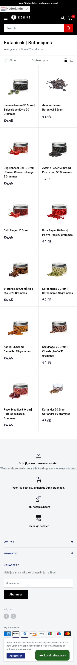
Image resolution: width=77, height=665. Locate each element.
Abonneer (15, 594)
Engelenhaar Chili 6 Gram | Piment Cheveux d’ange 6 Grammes (19, 172)
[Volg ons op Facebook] (6, 616)
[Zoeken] (68, 28)
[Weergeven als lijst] (71, 60)
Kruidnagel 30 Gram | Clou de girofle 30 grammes (54, 351)
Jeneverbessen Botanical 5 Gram (52, 107)
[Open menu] (5, 18)
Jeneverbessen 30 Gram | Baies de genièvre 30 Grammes (19, 109)
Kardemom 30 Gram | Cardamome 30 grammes (57, 291)
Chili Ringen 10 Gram (16, 230)
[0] (70, 18)
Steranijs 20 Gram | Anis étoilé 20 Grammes (18, 291)
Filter (13, 60)
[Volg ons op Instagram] (13, 616)
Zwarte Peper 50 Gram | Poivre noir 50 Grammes (57, 170)
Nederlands (14, 8)
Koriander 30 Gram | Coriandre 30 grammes (56, 411)
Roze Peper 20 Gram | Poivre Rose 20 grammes (57, 232)
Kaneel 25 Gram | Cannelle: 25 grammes (17, 349)
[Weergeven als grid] (65, 60)
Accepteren (16, 655)
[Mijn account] (62, 18)
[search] (34, 28)
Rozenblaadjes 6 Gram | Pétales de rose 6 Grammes (18, 414)
